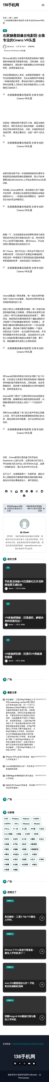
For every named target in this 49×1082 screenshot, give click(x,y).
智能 (24, 849)
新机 (7, 849)
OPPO (8, 824)
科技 (7, 859)
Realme (27, 824)
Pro (17, 824)
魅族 (16, 870)
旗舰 (16, 849)
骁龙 (35, 864)
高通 (7, 870)
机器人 (16, 854)
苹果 (42, 859)
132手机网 (22, 1044)
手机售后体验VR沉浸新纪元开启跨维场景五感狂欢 (24, 583)
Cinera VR (9, 51)
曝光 (7, 854)
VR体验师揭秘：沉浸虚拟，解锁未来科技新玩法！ (24, 619)
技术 (24, 844)
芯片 (33, 859)
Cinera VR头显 (19, 51)
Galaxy (16, 819)
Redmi (37, 824)
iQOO (37, 819)
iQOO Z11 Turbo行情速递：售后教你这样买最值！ (20, 786)
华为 (7, 839)
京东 (42, 829)
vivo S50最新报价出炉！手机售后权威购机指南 (20, 767)
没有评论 (31, 46)
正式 (26, 854)
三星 (25, 829)
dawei (26, 532)
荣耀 (7, 864)
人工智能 (9, 834)
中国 (33, 829)
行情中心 (10, 901)
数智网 (34, 844)
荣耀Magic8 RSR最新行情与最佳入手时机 (19, 776)
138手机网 (11, 4)
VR (5, 31)
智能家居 (35, 849)
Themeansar (23, 1078)
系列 (16, 859)
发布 (16, 839)
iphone (26, 819)
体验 (19, 834)
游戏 (35, 854)
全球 (28, 834)
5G (7, 819)
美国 (24, 859)
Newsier (33, 1074)
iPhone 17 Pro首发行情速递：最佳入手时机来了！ (20, 758)
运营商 (25, 864)
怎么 (42, 839)
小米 (24, 839)
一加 (16, 829)
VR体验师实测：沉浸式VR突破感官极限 (23, 655)
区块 (36, 834)
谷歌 (16, 864)
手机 (16, 844)
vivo (7, 829)
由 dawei (10, 46)
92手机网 (39, 1044)
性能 (7, 844)
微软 (33, 839)
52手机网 (31, 1044)
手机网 (15, 1044)
